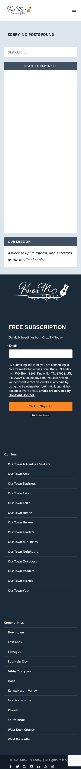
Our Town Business (22, 483)
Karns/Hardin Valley (22, 690)
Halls (11, 681)
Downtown (16, 632)
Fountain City (18, 661)
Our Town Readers (21, 571)
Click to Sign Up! (41, 406)
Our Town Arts (18, 474)
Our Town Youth (19, 590)
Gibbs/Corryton (19, 671)
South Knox (16, 720)
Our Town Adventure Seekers (29, 464)
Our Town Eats (18, 493)
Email (13, 345)
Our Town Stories (20, 581)
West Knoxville (19, 739)
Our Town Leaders (21, 532)
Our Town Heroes (20, 522)
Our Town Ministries (23, 542)
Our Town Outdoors (22, 561)
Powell (13, 710)
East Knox (15, 642)
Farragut (14, 652)
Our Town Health (20, 513)
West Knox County (21, 730)
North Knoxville (19, 700)
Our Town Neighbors (23, 552)
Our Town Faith (19, 503)
